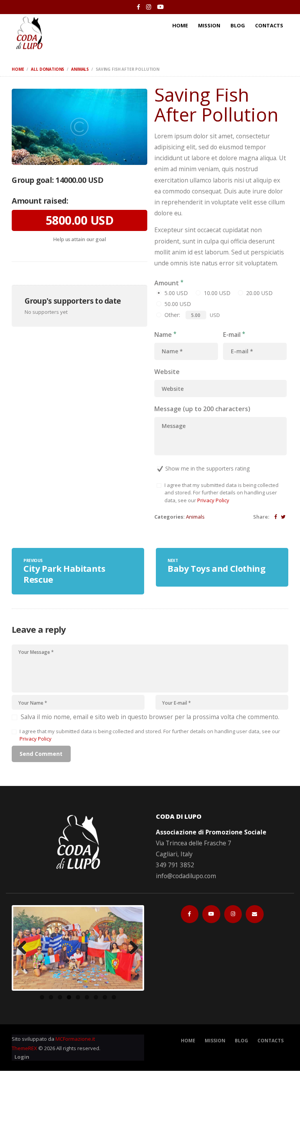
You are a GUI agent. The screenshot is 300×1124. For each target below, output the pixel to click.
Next (131, 948)
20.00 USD (259, 293)
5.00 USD (176, 293)
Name (163, 334)
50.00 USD (177, 304)
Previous (25, 948)
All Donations (47, 69)
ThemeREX (24, 1048)
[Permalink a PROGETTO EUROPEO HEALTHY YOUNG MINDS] (78, 948)
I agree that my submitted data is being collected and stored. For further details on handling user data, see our (221, 492)
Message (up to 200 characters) (202, 408)
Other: (172, 315)
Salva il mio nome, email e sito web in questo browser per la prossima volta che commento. (150, 716)
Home (18, 69)
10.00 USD (217, 293)
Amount (166, 282)
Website (167, 371)
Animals (80, 69)
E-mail (232, 334)
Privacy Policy (213, 500)
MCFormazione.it (75, 1038)
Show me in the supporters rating (207, 468)
